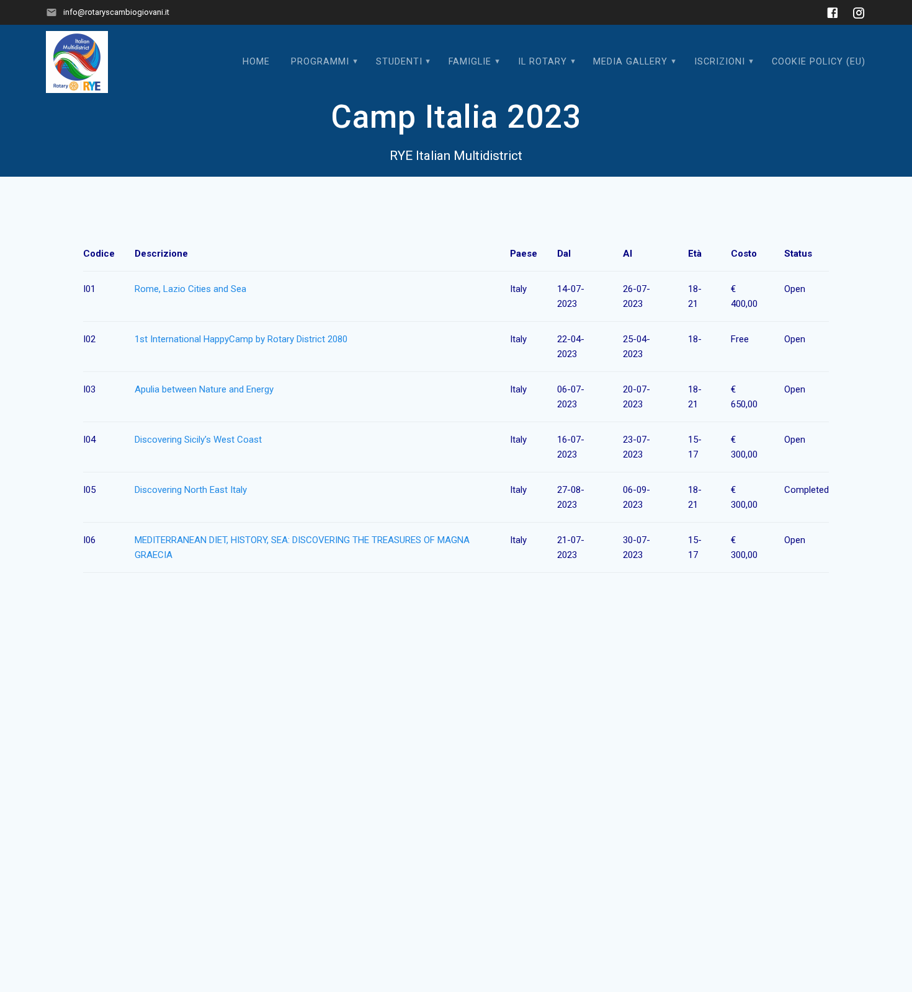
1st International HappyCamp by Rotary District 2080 (241, 339)
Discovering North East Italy (191, 489)
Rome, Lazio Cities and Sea (190, 288)
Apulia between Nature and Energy (204, 389)
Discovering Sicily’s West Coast (198, 439)
